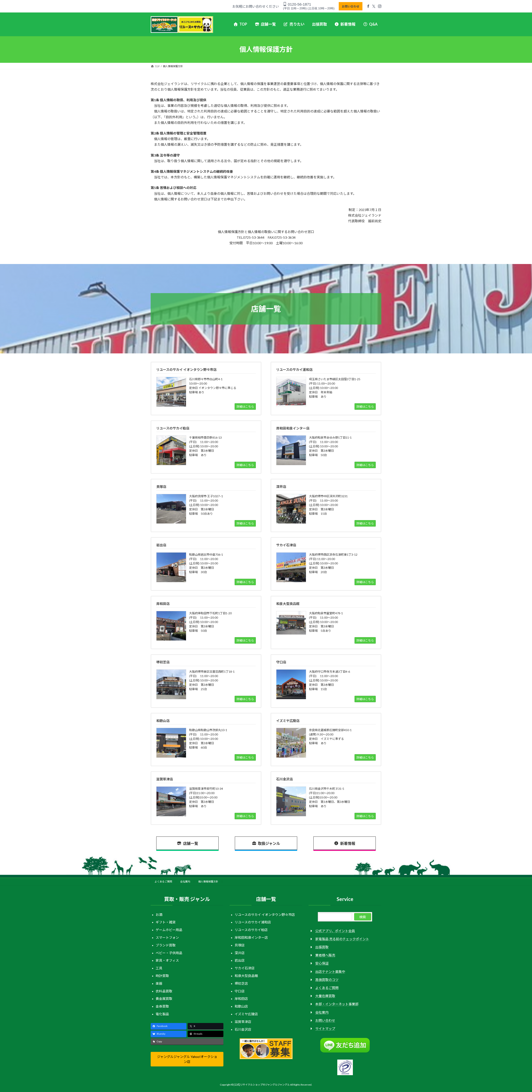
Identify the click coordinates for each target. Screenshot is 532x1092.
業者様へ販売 (325, 955)
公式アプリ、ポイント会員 (335, 931)
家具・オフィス (167, 960)
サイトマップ (325, 1028)
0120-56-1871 (299, 4)
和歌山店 (241, 1006)
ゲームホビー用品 (169, 930)
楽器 (159, 983)
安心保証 (322, 963)
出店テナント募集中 (330, 972)
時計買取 (162, 976)
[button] (187, 1059)
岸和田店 (241, 999)
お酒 (159, 915)
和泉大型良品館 (246, 976)
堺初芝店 (241, 983)
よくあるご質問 (163, 881)
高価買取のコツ (327, 980)
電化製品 (162, 1014)
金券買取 (162, 1006)
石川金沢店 (243, 1029)
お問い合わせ (350, 6)
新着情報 (347, 843)
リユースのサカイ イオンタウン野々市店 (265, 915)
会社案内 (185, 881)
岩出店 (240, 960)
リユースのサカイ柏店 (251, 930)
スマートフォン (167, 937)
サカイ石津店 (245, 968)
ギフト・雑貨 (166, 922)
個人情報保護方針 (208, 881)
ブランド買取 (166, 945)
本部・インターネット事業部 (336, 1004)
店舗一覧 (190, 843)
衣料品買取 (164, 991)
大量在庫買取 (325, 996)
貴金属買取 (164, 999)
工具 (159, 968)
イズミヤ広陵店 (246, 1014)
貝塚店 (240, 945)
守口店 (240, 991)
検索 (362, 917)
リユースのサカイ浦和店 (253, 922)
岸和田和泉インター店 (251, 937)
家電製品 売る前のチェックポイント (342, 939)
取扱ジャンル (269, 843)
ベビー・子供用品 (169, 953)
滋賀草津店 (243, 1022)
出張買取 (322, 947)
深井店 (240, 953)
